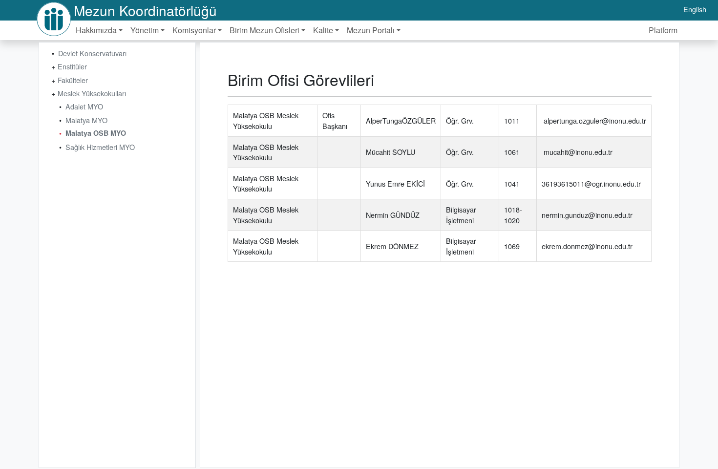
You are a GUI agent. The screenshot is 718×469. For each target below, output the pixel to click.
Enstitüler (72, 66)
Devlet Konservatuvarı (92, 53)
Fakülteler (73, 80)
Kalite (323, 30)
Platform (663, 30)
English (694, 9)
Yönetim (144, 30)
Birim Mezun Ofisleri (264, 30)
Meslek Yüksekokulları (92, 93)
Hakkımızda (96, 30)
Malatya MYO (86, 120)
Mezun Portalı (371, 30)
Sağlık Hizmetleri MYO (100, 147)
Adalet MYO (84, 106)
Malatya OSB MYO (95, 133)
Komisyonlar (194, 30)
